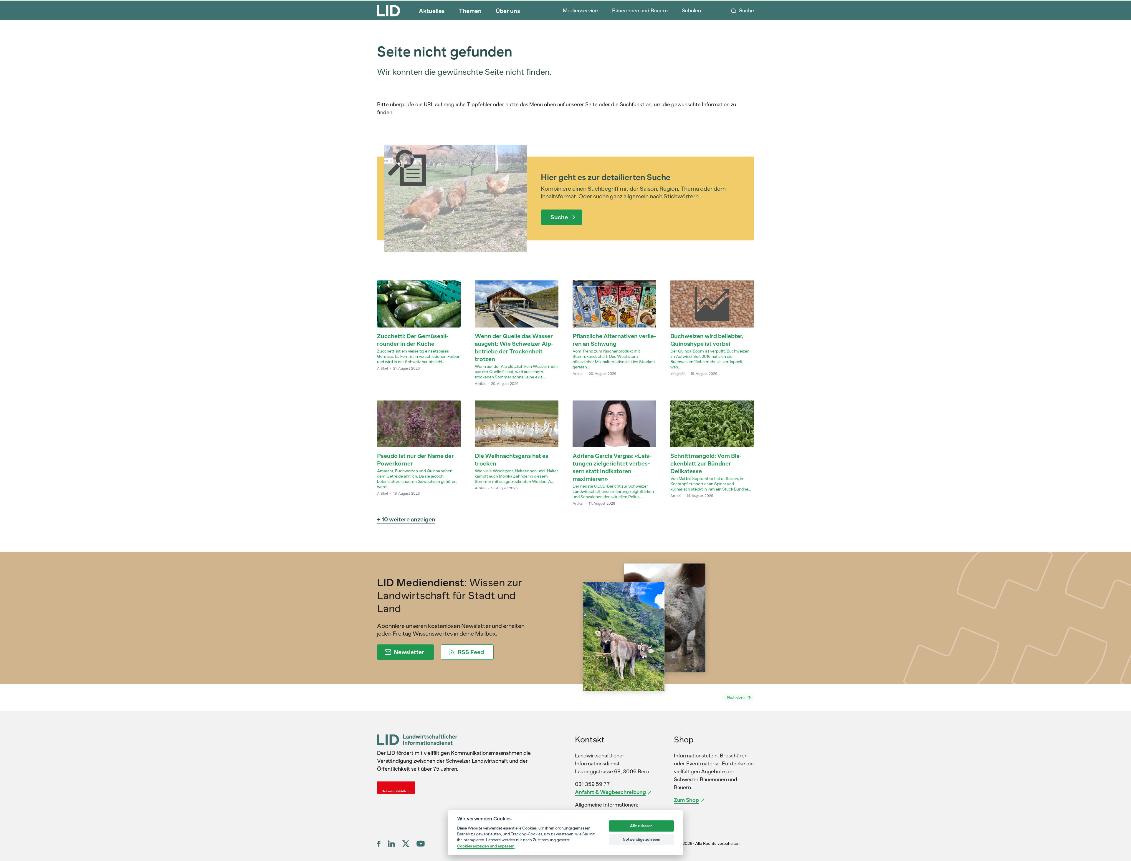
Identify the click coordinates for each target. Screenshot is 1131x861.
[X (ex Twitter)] (405, 843)
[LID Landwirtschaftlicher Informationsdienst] (417, 739)
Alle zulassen (641, 826)
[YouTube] (420, 843)
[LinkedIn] (391, 843)
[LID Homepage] (388, 10)
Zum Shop (686, 800)
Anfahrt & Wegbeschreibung (610, 792)
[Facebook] (379, 843)
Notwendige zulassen (641, 839)
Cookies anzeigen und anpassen (486, 846)
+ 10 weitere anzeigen (406, 519)
